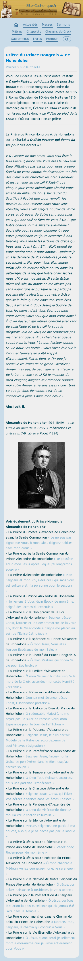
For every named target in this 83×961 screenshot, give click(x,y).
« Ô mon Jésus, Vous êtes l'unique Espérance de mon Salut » (36, 647)
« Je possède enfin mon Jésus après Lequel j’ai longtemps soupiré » (39, 564)
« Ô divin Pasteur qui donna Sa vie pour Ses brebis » (39, 663)
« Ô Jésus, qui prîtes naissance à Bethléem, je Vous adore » (40, 887)
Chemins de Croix (58, 32)
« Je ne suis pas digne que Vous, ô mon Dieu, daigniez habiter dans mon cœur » (39, 543)
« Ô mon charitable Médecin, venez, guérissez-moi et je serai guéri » (40, 868)
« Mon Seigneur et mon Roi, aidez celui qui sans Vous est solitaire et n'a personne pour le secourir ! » (40, 583)
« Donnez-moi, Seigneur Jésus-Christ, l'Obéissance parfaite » (37, 701)
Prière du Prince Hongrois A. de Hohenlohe (38, 58)
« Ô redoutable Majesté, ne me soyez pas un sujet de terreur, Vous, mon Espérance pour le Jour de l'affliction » (37, 719)
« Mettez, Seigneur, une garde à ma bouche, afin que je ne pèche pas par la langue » (40, 831)
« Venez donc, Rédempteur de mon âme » (40, 850)
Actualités (30, 25)
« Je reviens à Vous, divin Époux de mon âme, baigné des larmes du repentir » (40, 604)
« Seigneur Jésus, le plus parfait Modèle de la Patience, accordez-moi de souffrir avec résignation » (38, 740)
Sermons (63, 25)
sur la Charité (30, 68)
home (16, 25)
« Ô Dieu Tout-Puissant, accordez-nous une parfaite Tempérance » (40, 781)
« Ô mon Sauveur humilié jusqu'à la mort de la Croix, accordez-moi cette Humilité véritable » (40, 682)
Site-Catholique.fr (41, 6)
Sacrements (20, 39)
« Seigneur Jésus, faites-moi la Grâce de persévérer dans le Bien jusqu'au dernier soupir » (37, 762)
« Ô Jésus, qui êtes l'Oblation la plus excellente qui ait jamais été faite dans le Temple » (40, 906)
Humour (52, 39)
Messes (47, 25)
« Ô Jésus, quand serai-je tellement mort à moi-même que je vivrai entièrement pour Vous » (40, 943)
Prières (17, 32)
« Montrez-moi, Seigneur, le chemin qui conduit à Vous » (40, 925)
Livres (37, 39)
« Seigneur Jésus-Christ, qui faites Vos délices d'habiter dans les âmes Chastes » (40, 797)
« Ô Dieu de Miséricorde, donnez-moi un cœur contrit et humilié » (39, 813)
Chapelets (34, 32)
